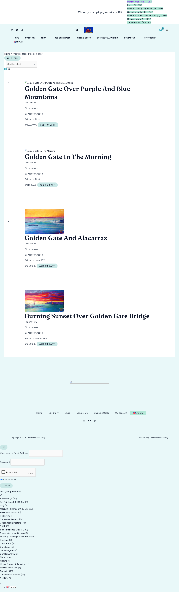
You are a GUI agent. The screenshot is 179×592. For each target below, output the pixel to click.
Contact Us (82, 413)
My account (121, 413)
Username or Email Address (14, 453)
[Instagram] (12, 30)
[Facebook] (17, 30)
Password (5, 462)
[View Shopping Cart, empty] (160, 30)
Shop (67, 413)
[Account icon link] (167, 30)
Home (7, 53)
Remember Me (9, 479)
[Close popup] (3, 447)
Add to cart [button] (48, 125)
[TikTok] (22, 30)
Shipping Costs (101, 413)
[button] (77, 30)
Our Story (54, 413)
